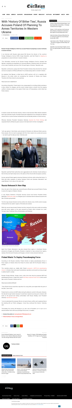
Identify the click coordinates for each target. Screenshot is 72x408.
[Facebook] (2, 7)
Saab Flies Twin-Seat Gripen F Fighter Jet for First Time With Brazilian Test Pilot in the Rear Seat (60, 48)
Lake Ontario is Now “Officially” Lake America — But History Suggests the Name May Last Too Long (60, 42)
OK (59, 406)
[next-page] (5, 376)
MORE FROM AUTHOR (18, 355)
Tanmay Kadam (6, 34)
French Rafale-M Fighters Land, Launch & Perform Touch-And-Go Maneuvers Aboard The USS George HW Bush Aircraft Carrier (12, 336)
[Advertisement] (24, 44)
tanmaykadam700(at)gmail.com (22, 314)
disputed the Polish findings (36, 120)
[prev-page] (2, 376)
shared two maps (11, 196)
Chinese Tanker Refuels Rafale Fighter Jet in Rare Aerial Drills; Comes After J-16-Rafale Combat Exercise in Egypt (60, 25)
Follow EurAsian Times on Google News (13, 316)
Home (3, 18)
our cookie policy (40, 404)
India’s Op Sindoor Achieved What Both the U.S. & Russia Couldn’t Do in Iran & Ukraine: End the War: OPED (59, 37)
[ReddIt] (21, 325)
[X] (5, 7)
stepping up (43, 56)
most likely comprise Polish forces (31, 277)
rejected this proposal (11, 297)
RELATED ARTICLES (6, 355)
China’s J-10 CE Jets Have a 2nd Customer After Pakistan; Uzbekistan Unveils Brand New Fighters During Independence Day (59, 31)
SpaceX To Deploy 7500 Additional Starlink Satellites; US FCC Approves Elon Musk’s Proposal (37, 336)
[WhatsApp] (18, 325)
